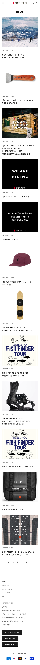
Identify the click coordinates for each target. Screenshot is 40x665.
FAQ (3, 596)
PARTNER (5, 586)
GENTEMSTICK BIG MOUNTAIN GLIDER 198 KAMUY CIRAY (18, 553)
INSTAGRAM (10, 638)
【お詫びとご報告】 (11, 239)
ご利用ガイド (6, 607)
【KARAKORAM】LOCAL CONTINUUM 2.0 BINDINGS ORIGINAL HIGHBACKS (16, 421)
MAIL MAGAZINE (12, 633)
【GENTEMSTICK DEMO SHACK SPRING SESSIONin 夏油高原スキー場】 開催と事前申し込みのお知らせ (18, 149)
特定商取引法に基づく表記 (11, 610)
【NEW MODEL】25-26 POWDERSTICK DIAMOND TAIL (18, 329)
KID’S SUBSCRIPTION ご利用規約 (13, 618)
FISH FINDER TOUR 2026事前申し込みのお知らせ (15, 374)
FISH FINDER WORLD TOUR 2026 (19, 466)
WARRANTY (6, 593)
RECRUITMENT (7, 589)
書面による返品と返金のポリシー (13, 621)
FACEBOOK (10, 644)
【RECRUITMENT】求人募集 (16, 196)
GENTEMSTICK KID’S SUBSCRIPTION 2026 (13, 56)
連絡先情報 (6, 625)
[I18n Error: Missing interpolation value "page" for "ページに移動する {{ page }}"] (31, 562)
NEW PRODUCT (8, 96)
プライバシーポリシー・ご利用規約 (14, 614)
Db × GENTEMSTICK (13, 509)
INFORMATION (8, 50)
